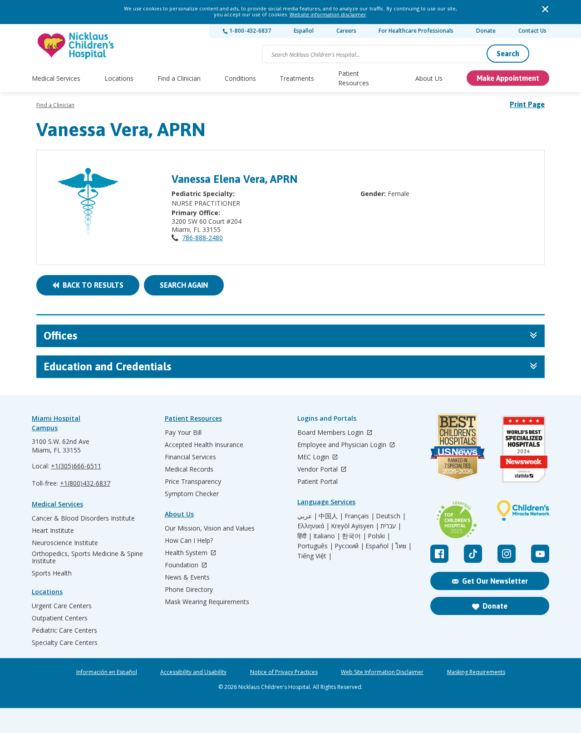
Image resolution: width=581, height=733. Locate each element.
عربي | (307, 516)
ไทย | (403, 546)
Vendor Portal (318, 469)
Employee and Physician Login (342, 445)
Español (304, 30)
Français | (359, 516)
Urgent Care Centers (62, 606)
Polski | (379, 536)
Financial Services (190, 457)
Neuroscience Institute (65, 542)
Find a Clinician (179, 78)
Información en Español (106, 672)
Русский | (349, 546)
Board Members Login (331, 433)
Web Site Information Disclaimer (382, 672)
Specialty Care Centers (65, 642)
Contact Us (532, 30)
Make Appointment (508, 78)
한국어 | (354, 536)
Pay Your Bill (183, 432)
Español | (379, 546)
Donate (486, 30)
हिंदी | (304, 536)
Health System (187, 553)
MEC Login (314, 457)
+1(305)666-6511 (76, 466)
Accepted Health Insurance (204, 444)
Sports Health (52, 573)
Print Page (527, 104)
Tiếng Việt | (314, 556)
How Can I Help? (189, 540)
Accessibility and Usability (193, 672)
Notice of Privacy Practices (284, 672)
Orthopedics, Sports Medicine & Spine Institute (87, 557)
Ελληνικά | (313, 526)
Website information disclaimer (328, 14)
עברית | (390, 526)
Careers (346, 30)
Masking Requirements (476, 672)
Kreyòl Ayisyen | (355, 526)
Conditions (240, 78)
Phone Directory (189, 589)
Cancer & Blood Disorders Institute (83, 518)
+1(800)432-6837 (85, 483)
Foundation (182, 565)
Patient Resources (353, 78)
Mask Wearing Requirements (207, 601)
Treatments (297, 78)
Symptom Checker (192, 493)
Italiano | (326, 536)
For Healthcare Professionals (416, 30)
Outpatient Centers (60, 618)
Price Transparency (193, 481)
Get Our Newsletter (495, 581)
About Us (429, 78)
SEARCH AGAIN (184, 285)
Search (508, 53)
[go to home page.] (76, 45)
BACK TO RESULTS (91, 285)
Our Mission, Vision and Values (210, 528)
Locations (118, 78)
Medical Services (56, 78)
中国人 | (331, 516)
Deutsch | (391, 516)
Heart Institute (53, 530)
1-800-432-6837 (249, 30)
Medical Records (189, 469)
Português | (315, 546)
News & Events (187, 577)
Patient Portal (317, 481)
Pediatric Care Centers (64, 630)
